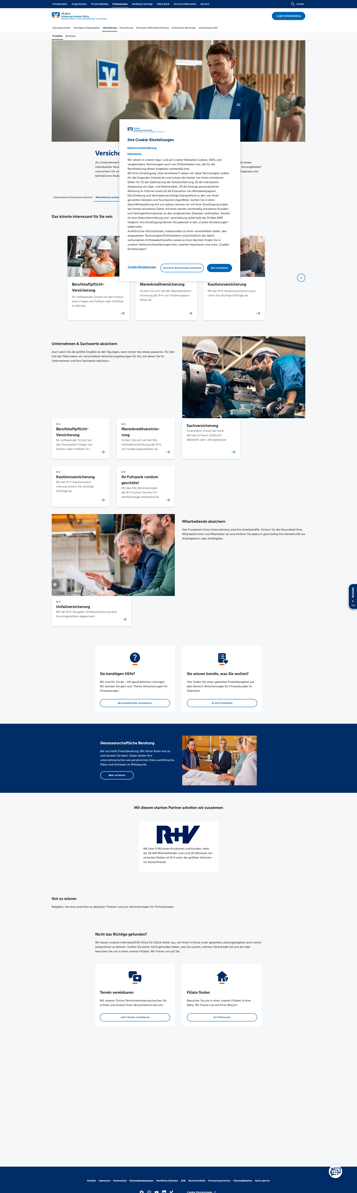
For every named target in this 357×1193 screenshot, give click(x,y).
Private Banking (99, 4)
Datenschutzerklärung (141, 148)
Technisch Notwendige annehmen (182, 267)
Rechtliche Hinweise (167, 1180)
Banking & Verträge (142, 4)
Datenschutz (120, 1180)
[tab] (61, 28)
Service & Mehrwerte (185, 4)
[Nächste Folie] (301, 278)
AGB (183, 1180)
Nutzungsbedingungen (141, 1180)
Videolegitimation (242, 1180)
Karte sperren (262, 1180)
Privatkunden (59, 4)
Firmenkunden (120, 4)
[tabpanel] (98, 277)
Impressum (104, 1180)
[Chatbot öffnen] (335, 1171)
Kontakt (91, 1180)
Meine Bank (163, 4)
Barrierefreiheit (197, 1180)
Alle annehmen (219, 267)
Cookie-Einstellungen (142, 267)
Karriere (205, 4)
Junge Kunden (79, 4)
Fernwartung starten (219, 1180)
